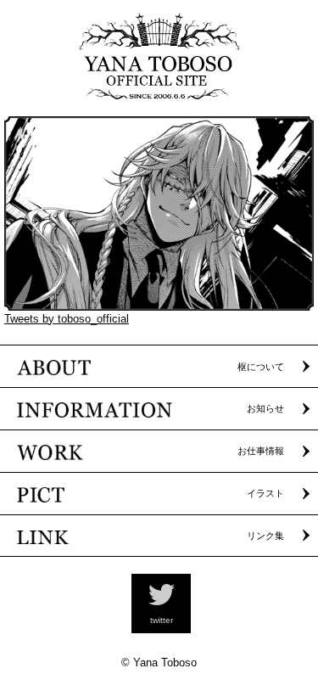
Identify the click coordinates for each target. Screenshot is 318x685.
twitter (161, 620)
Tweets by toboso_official (66, 318)
